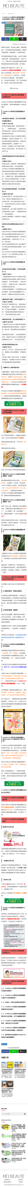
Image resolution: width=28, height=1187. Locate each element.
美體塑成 (5, 1044)
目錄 (11, 88)
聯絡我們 (21, 1179)
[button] (22, 39)
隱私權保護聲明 (7, 1182)
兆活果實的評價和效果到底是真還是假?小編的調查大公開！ (13, 637)
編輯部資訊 (7, 1179)
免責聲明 (21, 1182)
